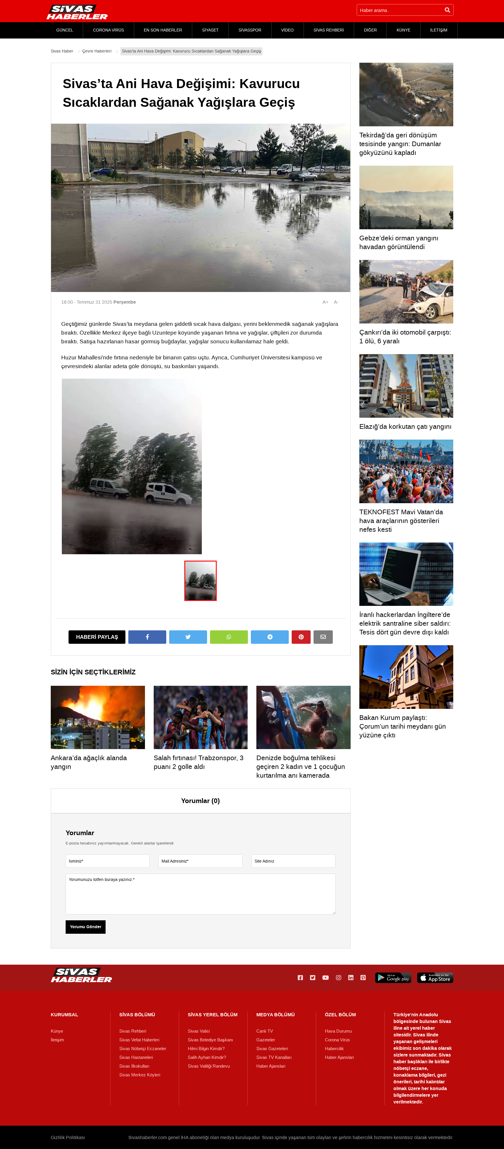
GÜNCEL (64, 30)
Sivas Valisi (199, 1031)
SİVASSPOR (250, 30)
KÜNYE (403, 30)
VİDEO (287, 30)
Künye (57, 1031)
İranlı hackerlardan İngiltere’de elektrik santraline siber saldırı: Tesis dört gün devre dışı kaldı (405, 623)
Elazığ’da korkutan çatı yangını (405, 426)
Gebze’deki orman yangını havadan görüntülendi (398, 242)
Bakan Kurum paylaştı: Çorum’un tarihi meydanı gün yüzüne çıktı (402, 726)
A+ (325, 302)
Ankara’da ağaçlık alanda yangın (89, 762)
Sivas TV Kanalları (274, 1057)
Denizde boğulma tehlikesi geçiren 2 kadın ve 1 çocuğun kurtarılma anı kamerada (300, 766)
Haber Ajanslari (270, 1066)
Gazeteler (265, 1040)
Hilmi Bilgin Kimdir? (206, 1049)
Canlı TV (264, 1031)
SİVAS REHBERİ (329, 30)
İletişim (57, 1040)
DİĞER (370, 30)
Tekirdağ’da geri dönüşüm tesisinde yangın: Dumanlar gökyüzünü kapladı (400, 144)
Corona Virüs (337, 1040)
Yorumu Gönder (85, 927)
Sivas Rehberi (132, 1031)
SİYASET (210, 30)
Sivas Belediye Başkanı (210, 1040)
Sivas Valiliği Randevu (209, 1066)
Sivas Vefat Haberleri (139, 1040)
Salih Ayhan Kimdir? (207, 1057)
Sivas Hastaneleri (136, 1057)
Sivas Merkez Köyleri (139, 1075)
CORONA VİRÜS (108, 30)
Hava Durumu (338, 1031)
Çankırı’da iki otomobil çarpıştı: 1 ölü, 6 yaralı (405, 336)
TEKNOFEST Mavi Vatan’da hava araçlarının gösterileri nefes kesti (401, 521)
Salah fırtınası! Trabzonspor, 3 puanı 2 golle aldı (199, 762)
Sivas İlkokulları (134, 1066)
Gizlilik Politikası (68, 1137)
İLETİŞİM (438, 30)
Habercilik (334, 1049)
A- (336, 302)
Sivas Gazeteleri (272, 1049)
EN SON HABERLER (163, 30)
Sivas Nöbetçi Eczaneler (142, 1049)
